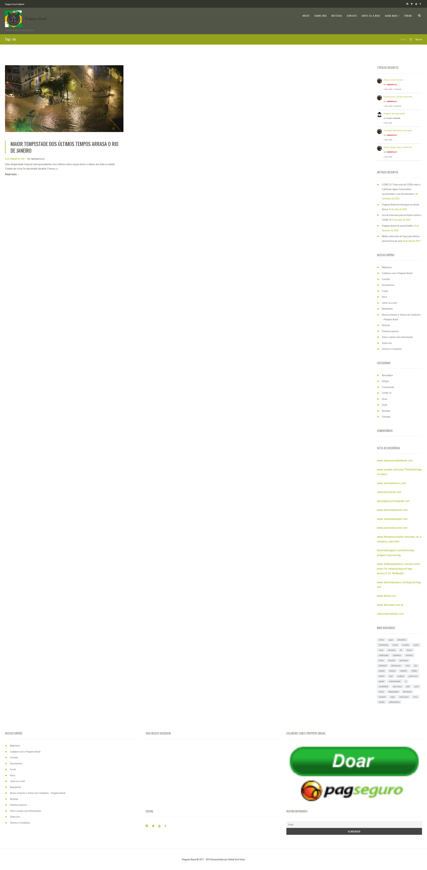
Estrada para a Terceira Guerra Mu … (399, 97)
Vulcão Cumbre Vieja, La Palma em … (399, 147)
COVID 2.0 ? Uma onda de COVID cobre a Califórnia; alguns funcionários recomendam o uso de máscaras (401, 189)
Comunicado (388, 387)
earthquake (383, 655)
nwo (391, 676)
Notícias (337, 15)
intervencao (396, 665)
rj (405, 681)
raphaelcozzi (38, 158)
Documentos (388, 285)
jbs (415, 665)
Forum (408, 15)
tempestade (393, 691)
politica (401, 676)
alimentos (402, 640)
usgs (392, 697)
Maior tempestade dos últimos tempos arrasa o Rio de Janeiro (64, 147)
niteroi (381, 676)
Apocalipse (387, 375)
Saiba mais (391, 15)
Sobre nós (320, 15)
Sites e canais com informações (397, 337)
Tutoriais (386, 416)
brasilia (405, 645)
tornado (382, 697)
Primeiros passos (390, 331)
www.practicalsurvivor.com (392, 527)
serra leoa (397, 686)
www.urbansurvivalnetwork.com (395, 460)
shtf (407, 686)
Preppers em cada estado (394, 113)
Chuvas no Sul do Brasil (393, 80)
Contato (352, 15)
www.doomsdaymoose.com (392, 510)
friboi (381, 660)
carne (416, 645)
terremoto (407, 691)
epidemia (397, 655)
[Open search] (419, 15)
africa (381, 640)
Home (403, 39)
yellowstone (394, 702)
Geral (384, 404)
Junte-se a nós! (371, 15)
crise (381, 650)
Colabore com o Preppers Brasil (397, 273)
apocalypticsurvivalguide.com (393, 501)
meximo (403, 671)
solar (416, 686)
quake (381, 681)
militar (414, 671)
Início (306, 15)
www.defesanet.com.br (390, 604)
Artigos (385, 381)
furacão (391, 660)
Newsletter (387, 308)
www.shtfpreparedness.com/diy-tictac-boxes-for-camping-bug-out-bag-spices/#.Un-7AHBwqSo (399, 568)
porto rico (413, 676)
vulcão (381, 702)
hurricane (404, 660)
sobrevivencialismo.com (390, 613)
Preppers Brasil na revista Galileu (397, 225)
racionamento (394, 681)
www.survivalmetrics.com (391, 483)
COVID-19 (386, 393)
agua (391, 640)
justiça (381, 671)
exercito (409, 655)
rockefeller (383, 686)
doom (409, 650)
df (401, 650)
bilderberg (383, 645)
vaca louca (403, 697)
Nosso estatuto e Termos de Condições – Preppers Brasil (37, 793)
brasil (395, 645)
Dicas (384, 399)
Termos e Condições (392, 348)
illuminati (382, 665)
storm (381, 691)
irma (407, 665)
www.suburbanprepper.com (392, 519)
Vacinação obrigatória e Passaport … (399, 130)
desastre (391, 650)
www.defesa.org (386, 595)
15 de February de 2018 (15, 158)
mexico (392, 671)
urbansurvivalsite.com (389, 492)
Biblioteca (387, 267)
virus (415, 697)
